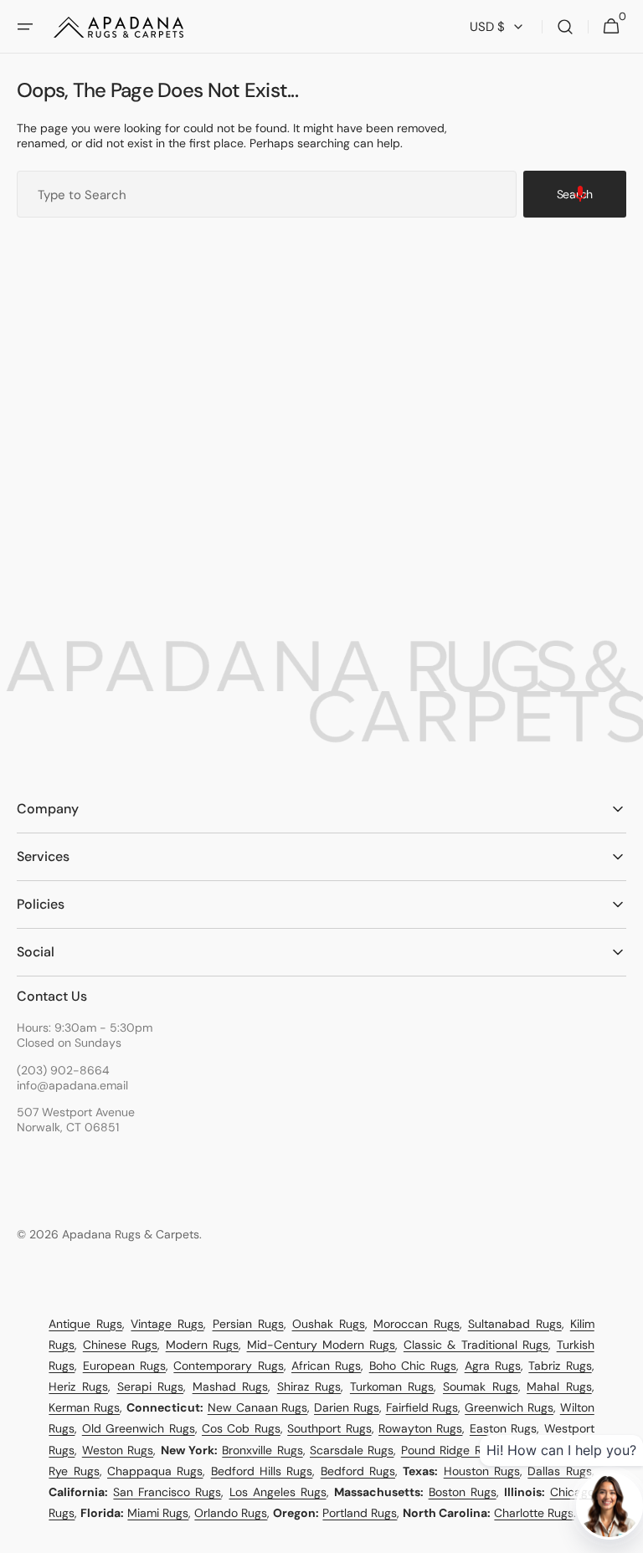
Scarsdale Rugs (352, 1450)
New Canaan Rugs (258, 1407)
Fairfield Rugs (422, 1407)
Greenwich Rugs (509, 1407)
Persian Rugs (248, 1323)
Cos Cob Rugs (241, 1428)
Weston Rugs (117, 1450)
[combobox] (267, 194)
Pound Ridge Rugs (451, 1450)
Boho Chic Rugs (413, 1365)
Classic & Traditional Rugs (476, 1344)
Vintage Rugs (167, 1323)
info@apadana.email (72, 1085)
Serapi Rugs (150, 1386)
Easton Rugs (503, 1428)
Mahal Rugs (559, 1386)
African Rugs (326, 1365)
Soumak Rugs (480, 1386)
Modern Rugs (202, 1344)
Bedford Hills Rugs (262, 1471)
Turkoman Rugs (392, 1386)
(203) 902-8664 (63, 1070)
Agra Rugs (493, 1365)
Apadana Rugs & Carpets (130, 1234)
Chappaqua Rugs (155, 1471)
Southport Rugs (329, 1428)
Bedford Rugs (358, 1471)
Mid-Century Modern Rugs (321, 1344)
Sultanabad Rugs (515, 1323)
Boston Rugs (462, 1491)
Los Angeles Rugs (278, 1491)
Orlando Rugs (230, 1512)
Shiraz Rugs (309, 1386)
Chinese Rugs (120, 1344)
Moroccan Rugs (416, 1323)
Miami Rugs (157, 1512)
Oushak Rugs (328, 1323)
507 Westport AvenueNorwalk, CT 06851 (76, 1120)
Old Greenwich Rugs (138, 1428)
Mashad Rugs (231, 1386)
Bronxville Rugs (262, 1450)
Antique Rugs (85, 1323)
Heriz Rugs (78, 1386)
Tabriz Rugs (559, 1365)
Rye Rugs (74, 1471)
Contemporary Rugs (228, 1365)
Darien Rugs (346, 1407)
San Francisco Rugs (167, 1491)
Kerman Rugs (84, 1407)
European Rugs (124, 1365)
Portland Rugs (359, 1512)
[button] (25, 26)
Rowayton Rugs (420, 1428)
